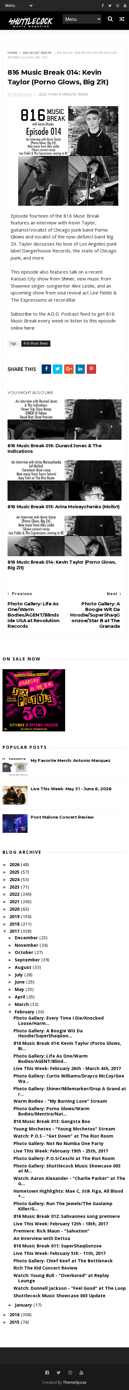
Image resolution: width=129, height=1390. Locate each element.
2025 (15, 872)
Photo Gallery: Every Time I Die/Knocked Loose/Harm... (58, 1020)
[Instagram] (117, 6)
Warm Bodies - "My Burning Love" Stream (60, 1101)
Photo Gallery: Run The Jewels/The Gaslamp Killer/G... (62, 1206)
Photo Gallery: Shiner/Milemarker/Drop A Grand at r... (69, 1091)
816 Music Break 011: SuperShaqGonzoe (57, 1246)
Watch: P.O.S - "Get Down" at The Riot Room (63, 1136)
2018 (15, 924)
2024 (15, 879)
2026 (15, 864)
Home (13, 53)
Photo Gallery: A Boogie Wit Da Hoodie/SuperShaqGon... (48, 1033)
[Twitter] (109, 6)
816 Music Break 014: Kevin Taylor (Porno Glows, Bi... (67, 1045)
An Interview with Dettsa (41, 1238)
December (27, 938)
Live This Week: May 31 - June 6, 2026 (71, 788)
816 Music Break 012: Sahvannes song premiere (66, 1216)
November (27, 945)
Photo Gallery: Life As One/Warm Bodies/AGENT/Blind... (50, 1058)
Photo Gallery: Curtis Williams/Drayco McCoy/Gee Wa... (68, 1078)
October (24, 952)
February (25, 1012)
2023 (15, 887)
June (20, 982)
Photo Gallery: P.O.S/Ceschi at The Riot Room (64, 1158)
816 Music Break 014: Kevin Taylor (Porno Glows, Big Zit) (62, 565)
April (20, 997)
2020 (15, 909)
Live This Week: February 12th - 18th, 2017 (60, 1224)
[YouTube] (81, 1372)
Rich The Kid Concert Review (45, 1268)
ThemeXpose (74, 1382)
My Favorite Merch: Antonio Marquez (70, 760)
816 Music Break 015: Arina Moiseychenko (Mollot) (64, 507)
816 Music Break (37, 53)
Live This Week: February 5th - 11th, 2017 (59, 1253)
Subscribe (21, 314)
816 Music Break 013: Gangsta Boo (51, 1121)
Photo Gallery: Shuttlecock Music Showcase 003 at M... (67, 1168)
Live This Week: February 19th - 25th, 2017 (60, 1151)
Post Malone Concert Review (62, 817)
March (22, 1004)
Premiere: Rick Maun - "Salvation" (51, 1231)
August (24, 967)
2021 (15, 901)
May (20, 989)
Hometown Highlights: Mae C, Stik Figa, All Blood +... (68, 1193)
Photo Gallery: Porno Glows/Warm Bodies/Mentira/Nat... (51, 1111)
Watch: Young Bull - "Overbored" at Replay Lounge (61, 1278)
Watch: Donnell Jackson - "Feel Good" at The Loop (69, 1288)
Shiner (68, 278)
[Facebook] (103, 6)
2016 (15, 1314)
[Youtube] (125, 6)
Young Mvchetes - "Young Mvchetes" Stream (64, 1129)
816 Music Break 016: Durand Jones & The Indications (54, 448)
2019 (15, 916)
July (19, 975)
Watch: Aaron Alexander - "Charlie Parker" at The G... (69, 1180)
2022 (15, 894)
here (29, 328)
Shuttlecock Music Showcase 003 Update (59, 1295)
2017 (15, 931)
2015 (15, 1322)
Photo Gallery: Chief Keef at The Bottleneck (63, 1261)
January (24, 1305)
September (28, 960)
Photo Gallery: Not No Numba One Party (58, 1143)
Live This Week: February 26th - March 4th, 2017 (67, 1068)
